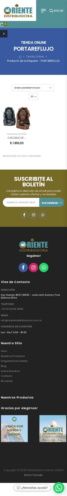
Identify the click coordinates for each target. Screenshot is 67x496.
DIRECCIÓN (8, 289)
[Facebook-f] (23, 267)
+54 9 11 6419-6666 (12, 309)
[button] (58, 487)
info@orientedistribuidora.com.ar (21, 320)
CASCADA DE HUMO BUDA (23, 138)
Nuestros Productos (13, 356)
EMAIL (4, 315)
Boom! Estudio (33, 475)
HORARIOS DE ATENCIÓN (16, 326)
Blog (3, 366)
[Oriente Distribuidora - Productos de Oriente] (18, 10)
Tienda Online (35, 56)
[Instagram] (33, 267)
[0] (2, 24)
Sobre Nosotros (10, 371)
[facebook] (24, 215)
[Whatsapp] (43, 267)
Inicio (4, 351)
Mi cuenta (7, 381)
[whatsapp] (43, 215)
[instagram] (33, 215)
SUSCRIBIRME (50, 203)
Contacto (6, 376)
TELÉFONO (7, 304)
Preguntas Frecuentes (14, 361)
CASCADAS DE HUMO (16, 134)
